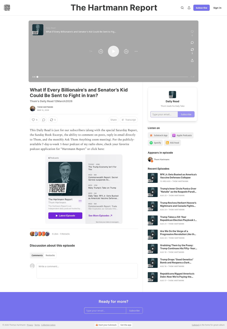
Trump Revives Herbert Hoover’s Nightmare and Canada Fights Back (178, 204)
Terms (37, 325)
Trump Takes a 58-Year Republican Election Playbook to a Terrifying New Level (178, 218)
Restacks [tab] (50, 255)
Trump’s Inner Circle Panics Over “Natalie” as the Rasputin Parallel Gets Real (178, 190)
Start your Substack (107, 325)
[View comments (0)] (192, 42)
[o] (152, 177)
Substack (196, 325)
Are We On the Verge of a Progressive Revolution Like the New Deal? (178, 233)
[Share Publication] (189, 8)
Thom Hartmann (45, 107)
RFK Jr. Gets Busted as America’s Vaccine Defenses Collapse (178, 176)
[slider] (112, 76)
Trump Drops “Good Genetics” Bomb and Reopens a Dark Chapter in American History (176, 261)
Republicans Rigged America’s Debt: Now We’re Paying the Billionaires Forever (177, 275)
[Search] (182, 8)
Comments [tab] (37, 255)
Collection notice (48, 325)
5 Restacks (65, 233)
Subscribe (201, 7)
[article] (172, 178)
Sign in (217, 7)
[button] (90, 51)
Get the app (125, 325)
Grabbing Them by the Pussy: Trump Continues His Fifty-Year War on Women (177, 247)
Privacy (30, 325)
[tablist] (43, 255)
